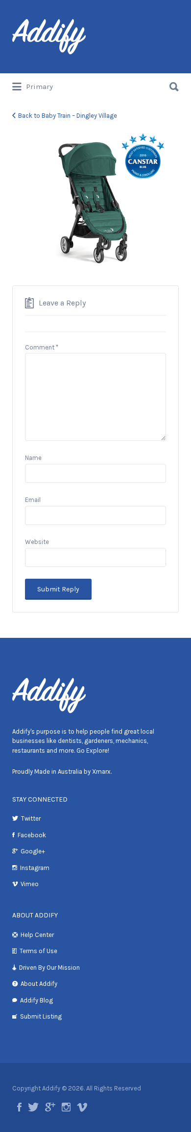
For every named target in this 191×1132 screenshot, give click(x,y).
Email (33, 499)
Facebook (32, 835)
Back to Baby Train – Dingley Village (67, 115)
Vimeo (30, 884)
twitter (33, 1107)
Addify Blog (36, 1000)
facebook (19, 1107)
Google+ (33, 851)
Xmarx (101, 771)
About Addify (39, 983)
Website (37, 541)
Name (33, 457)
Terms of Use (38, 951)
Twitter (31, 818)
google (50, 1107)
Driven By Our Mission (49, 967)
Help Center (37, 934)
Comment (41, 347)
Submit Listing (41, 1016)
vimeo (82, 1107)
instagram (66, 1107)
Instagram (34, 867)
